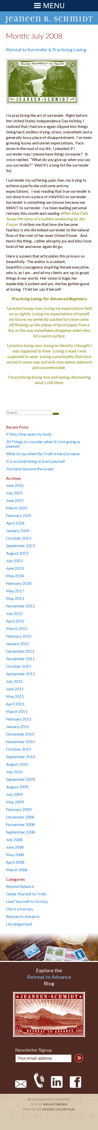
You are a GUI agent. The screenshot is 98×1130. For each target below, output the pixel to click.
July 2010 (14, 771)
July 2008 (14, 839)
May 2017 (15, 590)
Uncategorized (19, 923)
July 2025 (14, 492)
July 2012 (14, 613)
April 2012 (15, 621)
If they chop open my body (29, 434)
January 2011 (17, 726)
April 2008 (15, 862)
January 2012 (17, 643)
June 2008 (15, 847)
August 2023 (17, 553)
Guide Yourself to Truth (26, 893)
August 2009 (17, 786)
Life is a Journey (19, 908)
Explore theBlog (49, 976)
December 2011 (20, 651)
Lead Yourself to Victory (27, 901)
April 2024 (15, 523)
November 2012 (20, 605)
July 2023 (14, 560)
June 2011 (15, 688)
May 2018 (15, 575)
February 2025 (18, 515)
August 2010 (17, 764)
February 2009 (18, 809)
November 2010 (20, 741)
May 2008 (15, 854)
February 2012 (18, 636)
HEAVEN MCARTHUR (58, 1109)
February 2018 (18, 583)
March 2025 (16, 507)
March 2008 (16, 869)
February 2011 (18, 718)
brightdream (55, 1104)
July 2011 (14, 681)
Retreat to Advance (22, 916)
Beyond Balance (20, 886)
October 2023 (18, 538)
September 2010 (20, 756)
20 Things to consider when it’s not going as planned (43, 443)
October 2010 (18, 749)
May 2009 (15, 801)
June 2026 (15, 485)
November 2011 (20, 658)
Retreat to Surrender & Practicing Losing (46, 49)
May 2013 (15, 598)
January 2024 (17, 530)
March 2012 (16, 628)
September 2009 (20, 779)
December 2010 (20, 734)
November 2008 (20, 824)
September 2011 (20, 673)
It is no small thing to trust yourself (35, 461)
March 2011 (16, 711)
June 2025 (15, 500)
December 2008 (20, 816)
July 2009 (14, 794)
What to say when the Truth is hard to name (43, 453)
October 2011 (18, 666)
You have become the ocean (30, 468)
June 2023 (15, 568)
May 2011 (15, 696)
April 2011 (15, 703)
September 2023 (20, 545)
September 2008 (20, 832)
